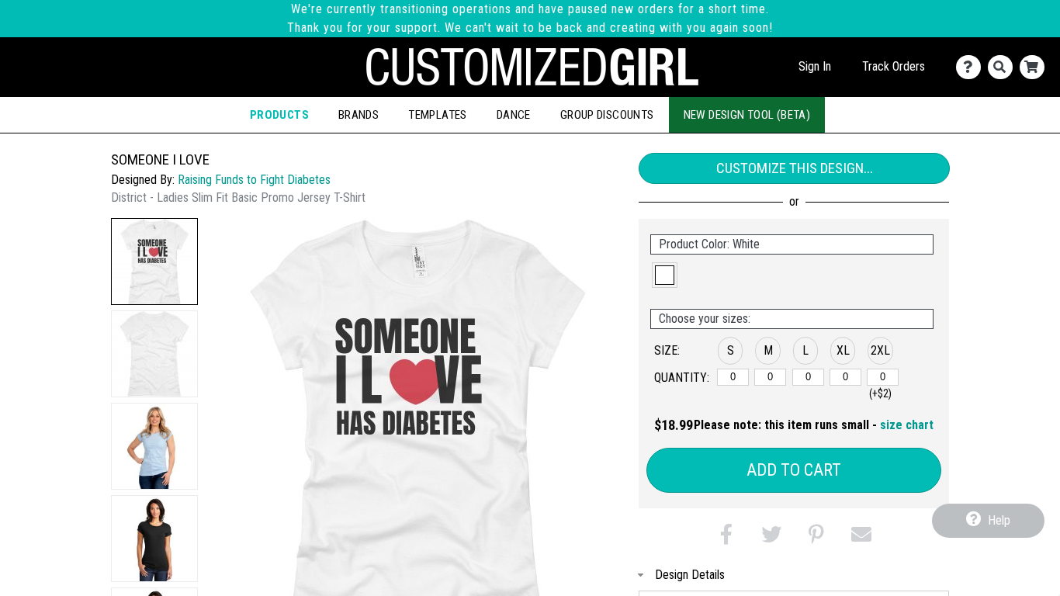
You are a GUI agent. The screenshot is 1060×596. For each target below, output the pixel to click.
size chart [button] (907, 425)
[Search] (1004, 67)
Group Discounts (607, 115)
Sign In (814, 66)
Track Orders (893, 66)
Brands (358, 115)
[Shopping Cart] (1035, 67)
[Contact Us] (972, 67)
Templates (437, 115)
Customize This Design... (794, 168)
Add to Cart (794, 470)
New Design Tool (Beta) (747, 115)
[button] (154, 261)
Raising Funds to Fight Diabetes (254, 179)
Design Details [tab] (690, 574)
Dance (514, 115)
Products (279, 115)
